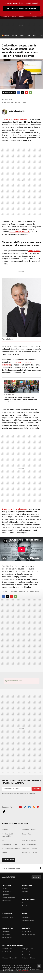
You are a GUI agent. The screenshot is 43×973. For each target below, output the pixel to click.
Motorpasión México (28, 958)
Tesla (28, 35)
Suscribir (36, 788)
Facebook (18, 92)
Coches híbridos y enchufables (9, 835)
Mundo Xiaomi (6, 901)
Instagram (25, 807)
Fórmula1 (5, 830)
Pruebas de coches (29, 840)
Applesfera (5, 894)
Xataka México (7, 949)
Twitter (22, 92)
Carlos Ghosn (34, 592)
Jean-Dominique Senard (19, 232)
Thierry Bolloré (34, 251)
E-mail (30, 92)
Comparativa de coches (11, 849)
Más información (24, 971)
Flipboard (26, 92)
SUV (4, 840)
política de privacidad (28, 793)
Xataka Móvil (6, 891)
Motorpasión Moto (28, 920)
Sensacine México (28, 952)
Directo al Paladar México (10, 958)
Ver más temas (8, 860)
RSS (34, 807)
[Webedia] (8, 878)
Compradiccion (7, 937)
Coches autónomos (29, 849)
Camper (14, 35)
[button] (16, 111)
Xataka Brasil (6, 952)
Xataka (4, 888)
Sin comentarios (10, 93)
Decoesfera (6, 934)
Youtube (20, 807)
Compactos (26, 834)
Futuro (4, 853)
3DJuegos (25, 888)
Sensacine (25, 903)
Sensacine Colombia (28, 955)
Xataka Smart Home (8, 898)
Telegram (29, 807)
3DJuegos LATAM (27, 949)
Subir (35, 877)
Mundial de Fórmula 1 (30, 853)
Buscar (40, 868)
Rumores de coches (9, 844)
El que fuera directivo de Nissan (15, 119)
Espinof (24, 906)
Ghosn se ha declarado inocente (15, 509)
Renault (22, 592)
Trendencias (6, 931)
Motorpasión (26, 917)
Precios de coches (29, 844)
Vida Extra (25, 891)
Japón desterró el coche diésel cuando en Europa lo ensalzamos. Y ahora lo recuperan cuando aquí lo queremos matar (20, 400)
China (21, 35)
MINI (34, 35)
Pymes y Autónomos (28, 934)
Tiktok (4, 811)
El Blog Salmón (26, 931)
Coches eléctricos (29, 830)
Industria (14, 592)
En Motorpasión (9, 395)
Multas (6, 35)
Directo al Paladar (7, 917)
